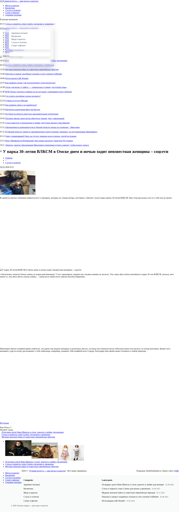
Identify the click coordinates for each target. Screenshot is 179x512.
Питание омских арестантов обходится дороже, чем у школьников (34, 118)
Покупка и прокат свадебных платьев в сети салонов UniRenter (33, 74)
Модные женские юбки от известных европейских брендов (32, 69)
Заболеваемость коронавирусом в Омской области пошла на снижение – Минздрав (42, 127)
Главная (8, 158)
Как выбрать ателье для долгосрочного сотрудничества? (30, 83)
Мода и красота (12, 5)
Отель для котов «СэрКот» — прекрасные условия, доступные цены (35, 87)
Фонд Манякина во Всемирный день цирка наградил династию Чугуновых (39, 141)
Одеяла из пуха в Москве (16, 100)
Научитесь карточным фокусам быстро (22, 109)
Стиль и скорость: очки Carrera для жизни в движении (29, 24)
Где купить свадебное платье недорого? (23, 96)
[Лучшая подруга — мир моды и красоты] (19, 1)
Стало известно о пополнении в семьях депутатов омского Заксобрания (37, 123)
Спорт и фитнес (12, 13)
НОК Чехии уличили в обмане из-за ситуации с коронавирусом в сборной (38, 92)
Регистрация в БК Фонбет (17, 78)
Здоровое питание (13, 15)
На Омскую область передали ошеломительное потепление (31, 114)
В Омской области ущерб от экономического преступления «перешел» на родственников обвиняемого (51, 132)
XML (176, 471)
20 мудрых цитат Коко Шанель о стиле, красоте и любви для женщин (33, 432)
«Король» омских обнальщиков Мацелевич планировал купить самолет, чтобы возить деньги (47, 145)
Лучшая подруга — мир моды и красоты (47, 471)
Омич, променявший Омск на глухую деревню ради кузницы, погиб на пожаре (40, 136)
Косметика (10, 8)
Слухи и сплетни (13, 10)
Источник (4, 423)
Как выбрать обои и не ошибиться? (21, 105)
